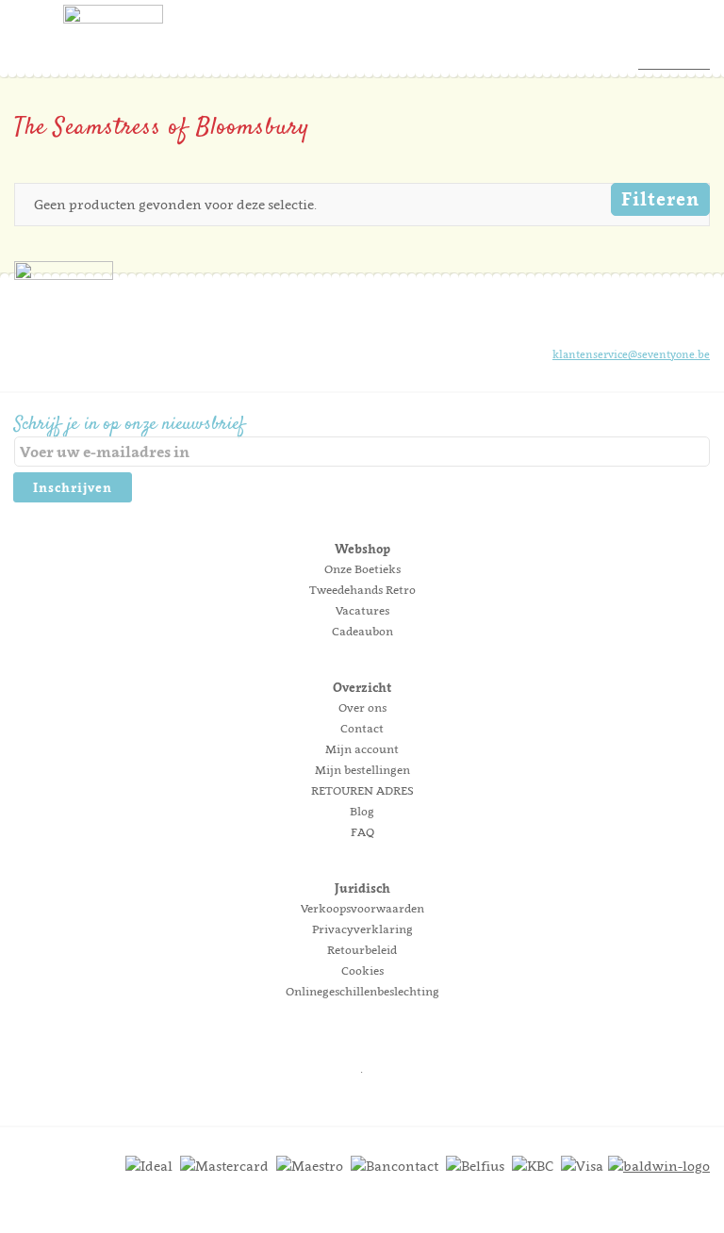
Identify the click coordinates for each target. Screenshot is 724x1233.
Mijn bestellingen (362, 770)
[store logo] (113, 42)
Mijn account (362, 749)
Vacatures (362, 610)
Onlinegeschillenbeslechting (362, 991)
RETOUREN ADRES (362, 790)
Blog (362, 811)
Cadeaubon (362, 631)
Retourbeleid (362, 950)
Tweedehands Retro (362, 590)
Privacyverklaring (362, 929)
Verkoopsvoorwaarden (362, 908)
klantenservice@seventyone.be (631, 354)
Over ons (362, 707)
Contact (362, 728)
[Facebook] (599, 319)
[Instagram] (631, 319)
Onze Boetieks (362, 569)
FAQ (362, 832)
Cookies (362, 970)
